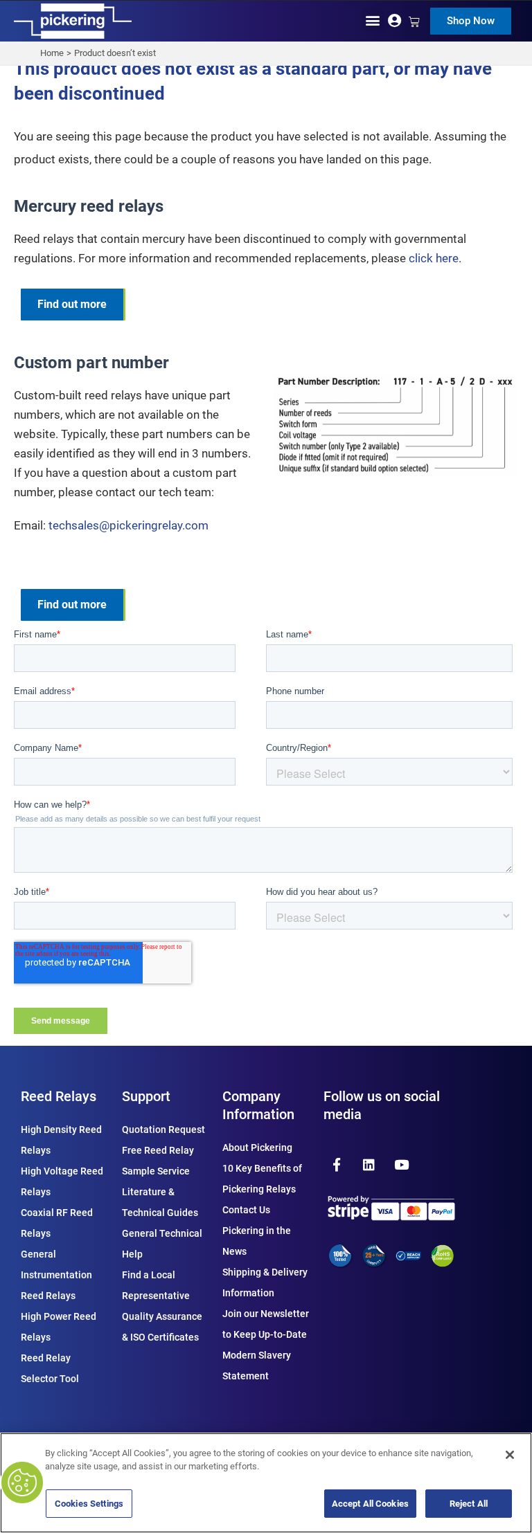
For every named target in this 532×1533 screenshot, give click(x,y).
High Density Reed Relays (61, 1140)
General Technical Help (162, 1244)
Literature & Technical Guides (160, 1202)
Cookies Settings (89, 1503)
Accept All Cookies (370, 1503)
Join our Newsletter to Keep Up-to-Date (265, 1324)
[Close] (510, 1455)
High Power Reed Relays (58, 1327)
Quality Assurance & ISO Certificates (162, 1327)
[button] (373, 19)
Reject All (469, 1503)
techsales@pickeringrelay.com (128, 525)
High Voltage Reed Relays (62, 1181)
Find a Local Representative (156, 1285)
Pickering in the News (256, 1241)
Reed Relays (58, 1096)
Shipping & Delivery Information (265, 1282)
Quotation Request (163, 1129)
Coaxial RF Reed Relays (57, 1223)
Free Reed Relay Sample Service (158, 1161)
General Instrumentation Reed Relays (56, 1275)
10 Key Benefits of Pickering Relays (262, 1179)
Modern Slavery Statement (256, 1365)
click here (434, 258)
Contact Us (246, 1209)
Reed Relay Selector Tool (50, 1368)
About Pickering (257, 1147)
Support (146, 1096)
